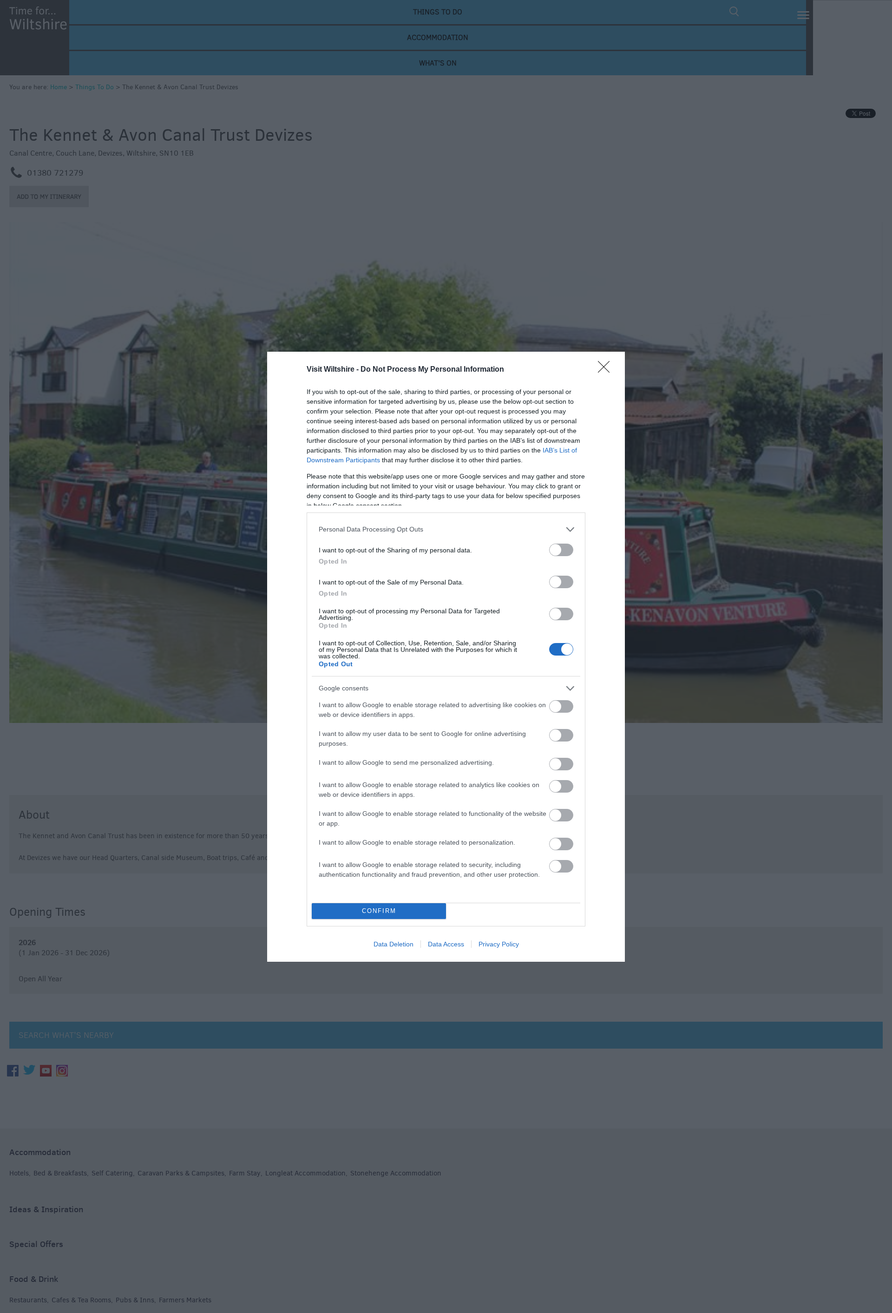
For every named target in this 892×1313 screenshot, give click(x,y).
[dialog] (446, 657)
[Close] (607, 370)
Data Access (446, 944)
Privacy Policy (499, 944)
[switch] (561, 550)
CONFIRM (379, 910)
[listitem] (446, 529)
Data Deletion (393, 944)
